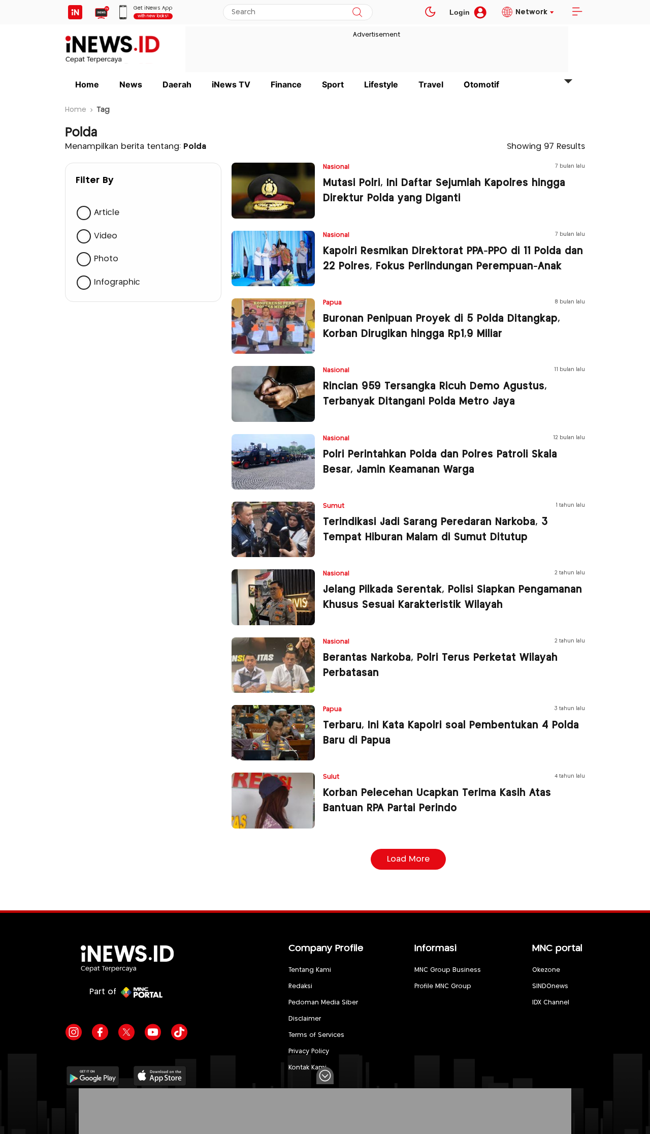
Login (459, 12)
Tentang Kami (309, 970)
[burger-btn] (577, 12)
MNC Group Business (447, 970)
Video (105, 236)
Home (87, 84)
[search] (357, 12)
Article (106, 213)
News (130, 84)
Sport (333, 84)
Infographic (117, 282)
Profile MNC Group (442, 986)
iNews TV (231, 84)
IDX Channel (550, 1002)
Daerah (176, 84)
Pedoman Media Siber (323, 1002)
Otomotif (481, 84)
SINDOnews (550, 986)
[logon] (75, 12)
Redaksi (300, 986)
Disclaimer (304, 1019)
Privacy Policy (308, 1051)
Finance (286, 84)
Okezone (546, 970)
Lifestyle (381, 84)
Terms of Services (316, 1035)
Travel (430, 84)
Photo (106, 259)
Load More (408, 859)
